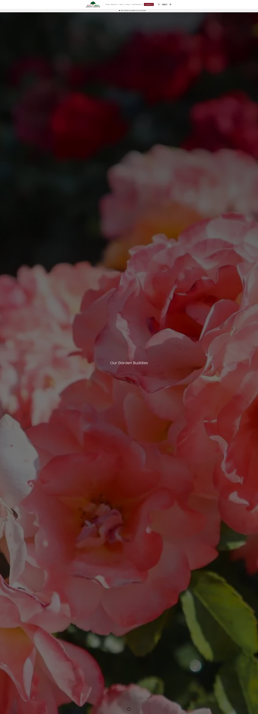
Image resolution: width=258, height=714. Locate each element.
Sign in (164, 4)
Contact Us (149, 4)
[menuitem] (107, 4)
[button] (159, 4)
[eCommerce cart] (170, 4)
